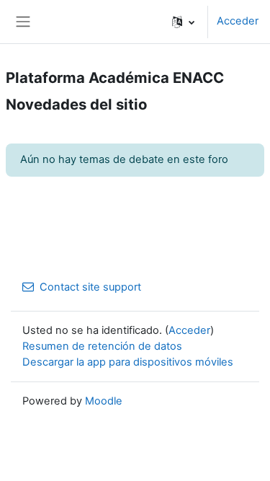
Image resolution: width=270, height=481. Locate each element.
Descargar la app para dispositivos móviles (127, 362)
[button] (183, 21)
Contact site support (90, 287)
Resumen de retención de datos (102, 346)
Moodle (103, 400)
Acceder (237, 20)
